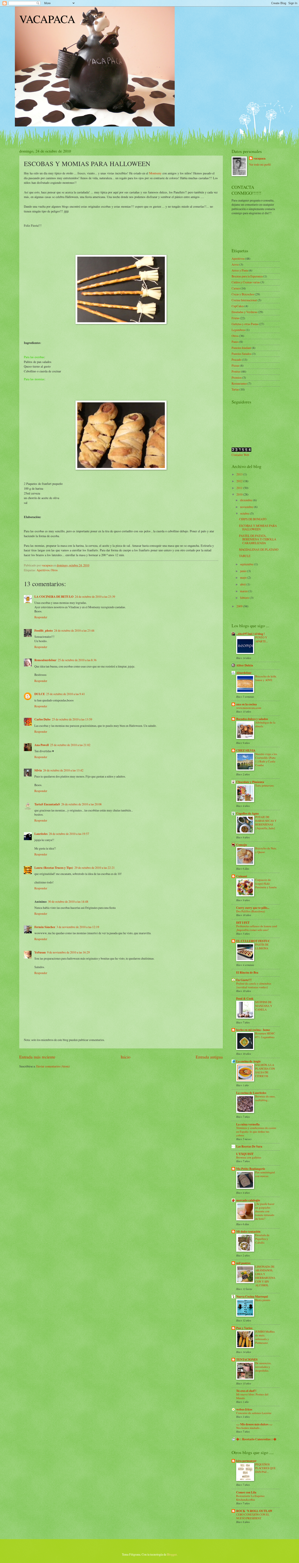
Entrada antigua (209, 1057)
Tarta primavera (264, 785)
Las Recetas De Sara (249, 1146)
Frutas (235, 318)
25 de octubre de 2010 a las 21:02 (70, 745)
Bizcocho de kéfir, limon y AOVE (265, 678)
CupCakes (238, 306)
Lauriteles (40, 834)
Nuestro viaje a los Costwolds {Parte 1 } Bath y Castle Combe (266, 759)
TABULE (244, 556)
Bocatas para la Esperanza (247, 276)
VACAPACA (47, 18)
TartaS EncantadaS (47, 804)
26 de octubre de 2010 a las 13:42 (63, 770)
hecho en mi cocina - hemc (253, 1030)
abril (243, 584)
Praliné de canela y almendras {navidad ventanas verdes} (253, 985)
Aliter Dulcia (244, 665)
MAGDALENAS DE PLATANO (258, 549)
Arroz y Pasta (240, 270)
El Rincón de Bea (247, 972)
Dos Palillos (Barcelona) (250, 911)
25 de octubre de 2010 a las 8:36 (77, 660)
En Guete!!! (244, 980)
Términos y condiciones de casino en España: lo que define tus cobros (256, 1131)
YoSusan (40, 952)
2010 (239, 494)
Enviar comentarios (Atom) (53, 1066)
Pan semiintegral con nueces (265, 1174)
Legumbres (238, 330)
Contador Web (240, 455)
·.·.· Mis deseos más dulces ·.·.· (254, 1424)
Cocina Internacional (244, 300)
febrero (245, 598)
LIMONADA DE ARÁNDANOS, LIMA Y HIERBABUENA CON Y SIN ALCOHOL (265, 1276)
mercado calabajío (248, 1200)
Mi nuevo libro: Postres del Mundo (252, 1396)
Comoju (241, 845)
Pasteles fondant (241, 348)
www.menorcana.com (248, 708)
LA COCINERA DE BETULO (54, 596)
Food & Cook (244, 998)
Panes (235, 342)
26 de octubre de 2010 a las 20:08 (81, 804)
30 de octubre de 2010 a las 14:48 (68, 901)
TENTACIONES (247, 1359)
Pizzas (235, 365)
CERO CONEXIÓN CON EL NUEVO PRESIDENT (252, 1516)
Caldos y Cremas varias (246, 282)
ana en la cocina (246, 704)
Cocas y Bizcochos (243, 294)
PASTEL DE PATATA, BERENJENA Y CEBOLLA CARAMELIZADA (257, 539)
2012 (239, 481)
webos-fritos (244, 1409)
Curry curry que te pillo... (252, 908)
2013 (239, 474)
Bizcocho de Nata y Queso (265, 850)
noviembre (247, 507)
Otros (54, 570)
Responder (40, 617)
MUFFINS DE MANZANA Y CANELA (263, 1005)
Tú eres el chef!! (246, 1391)
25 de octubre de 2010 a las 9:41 (65, 694)
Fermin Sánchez (44, 927)
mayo (243, 577)
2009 (239, 606)
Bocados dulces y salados (252, 719)
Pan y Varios (244, 1328)
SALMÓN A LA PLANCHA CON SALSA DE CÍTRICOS (265, 1070)
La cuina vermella (248, 1124)
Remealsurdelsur (45, 660)
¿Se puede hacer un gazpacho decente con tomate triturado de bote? (264, 1211)
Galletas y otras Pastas (245, 324)
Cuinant (241, 876)
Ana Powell (41, 745)
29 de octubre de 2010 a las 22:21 (94, 868)
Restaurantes (239, 383)
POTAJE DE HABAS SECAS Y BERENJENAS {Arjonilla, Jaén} (265, 822)
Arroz (235, 264)
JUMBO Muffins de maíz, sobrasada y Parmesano (265, 1337)
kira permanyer (246, 1461)
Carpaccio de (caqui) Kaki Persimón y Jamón (266, 883)
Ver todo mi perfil (260, 164)
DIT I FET (243, 922)
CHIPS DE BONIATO (252, 519)
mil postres (243, 1263)
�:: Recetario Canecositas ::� (256, 1439)
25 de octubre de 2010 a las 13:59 (72, 719)
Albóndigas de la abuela (265, 724)
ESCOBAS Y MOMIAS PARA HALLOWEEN (258, 527)
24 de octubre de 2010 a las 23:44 (74, 630)
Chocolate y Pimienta (250, 782)
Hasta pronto (262, 1300)
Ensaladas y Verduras (244, 312)
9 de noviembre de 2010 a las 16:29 (68, 952)
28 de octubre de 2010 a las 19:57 (69, 834)
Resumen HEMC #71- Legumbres (265, 1035)
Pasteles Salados (241, 354)
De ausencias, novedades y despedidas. (263, 1366)
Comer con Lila (246, 1492)
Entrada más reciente (37, 1057)
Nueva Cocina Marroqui (252, 1296)
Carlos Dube (42, 719)
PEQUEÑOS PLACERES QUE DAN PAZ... (265, 1468)
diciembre (246, 500)
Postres (236, 371)
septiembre (247, 564)
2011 (239, 488)
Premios (237, 377)
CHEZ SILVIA (245, 750)
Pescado (236, 359)
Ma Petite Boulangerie (250, 1169)
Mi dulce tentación (248, 1231)
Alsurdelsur (244, 673)
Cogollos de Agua (247, 813)
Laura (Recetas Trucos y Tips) (53, 868)
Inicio (125, 1057)
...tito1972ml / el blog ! (250, 634)
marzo (244, 591)
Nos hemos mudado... (248, 1428)
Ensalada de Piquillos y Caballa (262, 1238)
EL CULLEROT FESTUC (253, 941)
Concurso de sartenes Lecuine (253, 1413)
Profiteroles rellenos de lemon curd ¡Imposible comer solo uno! (256, 928)
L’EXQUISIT (244, 1154)
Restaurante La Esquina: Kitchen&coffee (250, 1498)
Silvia (38, 770)
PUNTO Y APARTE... (261, 639)
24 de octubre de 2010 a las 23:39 (95, 596)
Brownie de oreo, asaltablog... (265, 1098)
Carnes (236, 288)
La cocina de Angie (248, 1061)
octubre (245, 513)
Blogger (172, 1554)
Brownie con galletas (248, 1157)
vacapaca (259, 158)
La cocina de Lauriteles (251, 1093)
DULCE (39, 694)
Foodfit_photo (43, 630)
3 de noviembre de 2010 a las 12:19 (77, 927)
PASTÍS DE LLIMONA (262, 946)
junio (243, 571)
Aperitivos (43, 570)
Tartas (235, 389)
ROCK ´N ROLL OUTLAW (254, 1511)
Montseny (155, 173)
